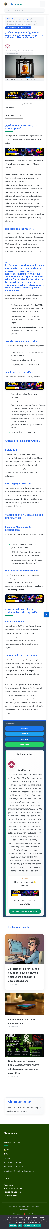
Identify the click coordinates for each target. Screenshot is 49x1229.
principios (10, 228)
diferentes (18, 298)
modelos (15, 237)
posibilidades (9, 217)
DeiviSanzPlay (10, 107)
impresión (20, 233)
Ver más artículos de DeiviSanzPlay (25, 911)
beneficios (10, 372)
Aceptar (13, 1226)
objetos (7, 139)
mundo (26, 206)
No (20, 1226)
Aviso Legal (9, 1185)
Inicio (9, 19)
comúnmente (23, 341)
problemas (11, 575)
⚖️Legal (7, 1158)
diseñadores (22, 217)
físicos (12, 139)
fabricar (39, 135)
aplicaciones (27, 298)
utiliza (31, 458)
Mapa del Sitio (10, 1195)
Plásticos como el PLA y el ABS (22, 352)
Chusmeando (16, 3)
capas (35, 244)
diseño (39, 139)
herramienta (13, 192)
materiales (36, 298)
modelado (17, 240)
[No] (46, 1222)
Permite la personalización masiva (23, 394)
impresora (11, 135)
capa (27, 178)
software (8, 240)
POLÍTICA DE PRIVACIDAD (13, 1167)
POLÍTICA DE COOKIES (12, 1162)
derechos (34, 667)
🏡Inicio (7, 1150)
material (14, 178)
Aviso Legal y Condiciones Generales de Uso (20, 1171)
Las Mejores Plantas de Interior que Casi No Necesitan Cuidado (24, 164)
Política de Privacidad (13, 1188)
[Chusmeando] (6, 4)
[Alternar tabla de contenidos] (18, 115)
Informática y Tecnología (20, 19)
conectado (32, 1107)
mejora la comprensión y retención (17, 502)
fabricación (33, 174)
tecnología (30, 345)
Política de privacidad (32, 1226)
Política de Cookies (12, 1192)
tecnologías (30, 282)
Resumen (10, 115)
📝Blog (6, 1154)
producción (15, 424)
